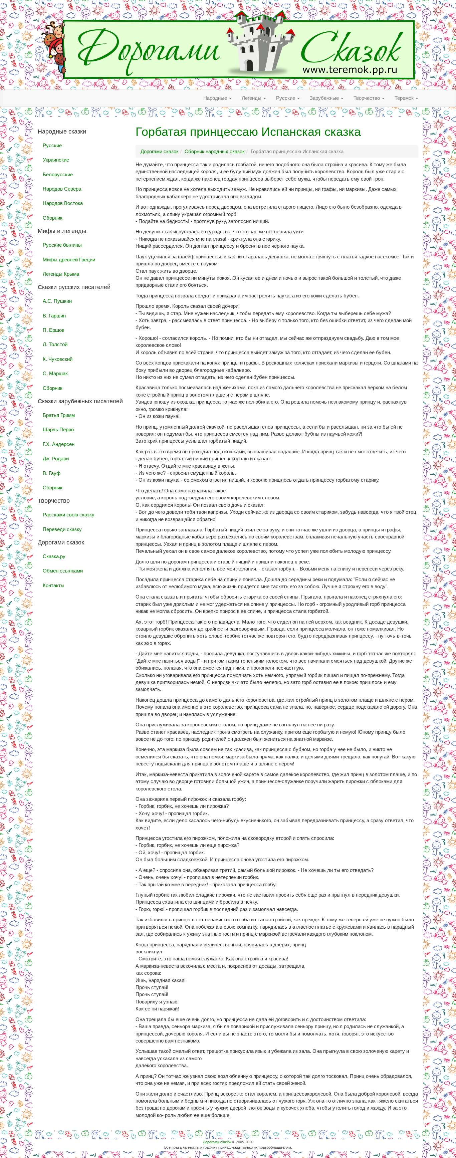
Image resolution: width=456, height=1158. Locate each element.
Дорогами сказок (217, 1142)
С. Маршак (55, 373)
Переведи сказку (62, 529)
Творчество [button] (367, 98)
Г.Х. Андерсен (58, 444)
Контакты (53, 585)
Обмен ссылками (63, 570)
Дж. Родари (56, 458)
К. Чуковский (57, 359)
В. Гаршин (54, 315)
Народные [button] (215, 98)
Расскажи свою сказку (68, 514)
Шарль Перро (58, 429)
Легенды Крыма (61, 274)
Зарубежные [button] (325, 98)
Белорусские (58, 174)
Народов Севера (62, 189)
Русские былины (62, 245)
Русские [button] (286, 98)
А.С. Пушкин (57, 301)
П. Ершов (53, 330)
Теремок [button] (405, 98)
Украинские (56, 160)
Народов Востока (63, 203)
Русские (52, 145)
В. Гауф (51, 473)
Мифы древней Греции (69, 259)
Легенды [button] (252, 98)
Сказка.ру (54, 556)
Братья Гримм (59, 415)
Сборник (52, 218)
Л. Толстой (55, 344)
